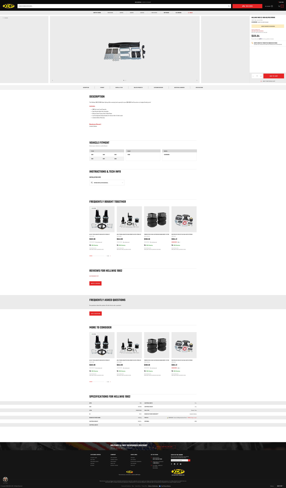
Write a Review (95, 283)
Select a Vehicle (249, 6)
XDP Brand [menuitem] (166, 12)
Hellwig (6, 17)
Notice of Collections (153, 486)
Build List (133, 465)
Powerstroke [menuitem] (110, 12)
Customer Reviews (158, 87)
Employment (113, 461)
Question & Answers (179, 87)
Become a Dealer (114, 465)
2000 (115, 158)
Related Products (138, 87)
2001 (104, 158)
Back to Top (279, 486)
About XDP (113, 463)
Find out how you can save (164, 446)
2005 (92, 154)
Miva (133, 486)
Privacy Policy (144, 486)
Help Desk (281, 2)
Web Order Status (94, 461)
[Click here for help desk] (5, 480)
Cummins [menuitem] (121, 12)
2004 (104, 154)
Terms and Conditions (126, 486)
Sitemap (272, 486)
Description (86, 87)
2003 (115, 154)
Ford (129, 154)
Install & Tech (119, 87)
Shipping (92, 463)
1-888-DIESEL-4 (156, 463)
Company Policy (114, 459)
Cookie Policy (138, 486)
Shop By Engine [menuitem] (97, 12)
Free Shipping (138, 2)
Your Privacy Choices (166, 486)
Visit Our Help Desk (157, 459)
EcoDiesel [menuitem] (142, 12)
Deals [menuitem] (191, 12)
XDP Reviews (133, 463)
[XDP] (8, 6)
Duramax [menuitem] (132, 12)
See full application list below (259, 32)
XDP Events (133, 459)
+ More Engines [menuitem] (154, 12)
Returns (92, 465)
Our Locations (114, 457)
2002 (92, 158)
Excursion (166, 154)
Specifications (199, 87)
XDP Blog (133, 457)
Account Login (93, 457)
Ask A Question (95, 313)
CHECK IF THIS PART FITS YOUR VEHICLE (268, 26)
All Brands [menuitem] (178, 12)
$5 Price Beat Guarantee (136, 461)
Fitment (102, 87)
